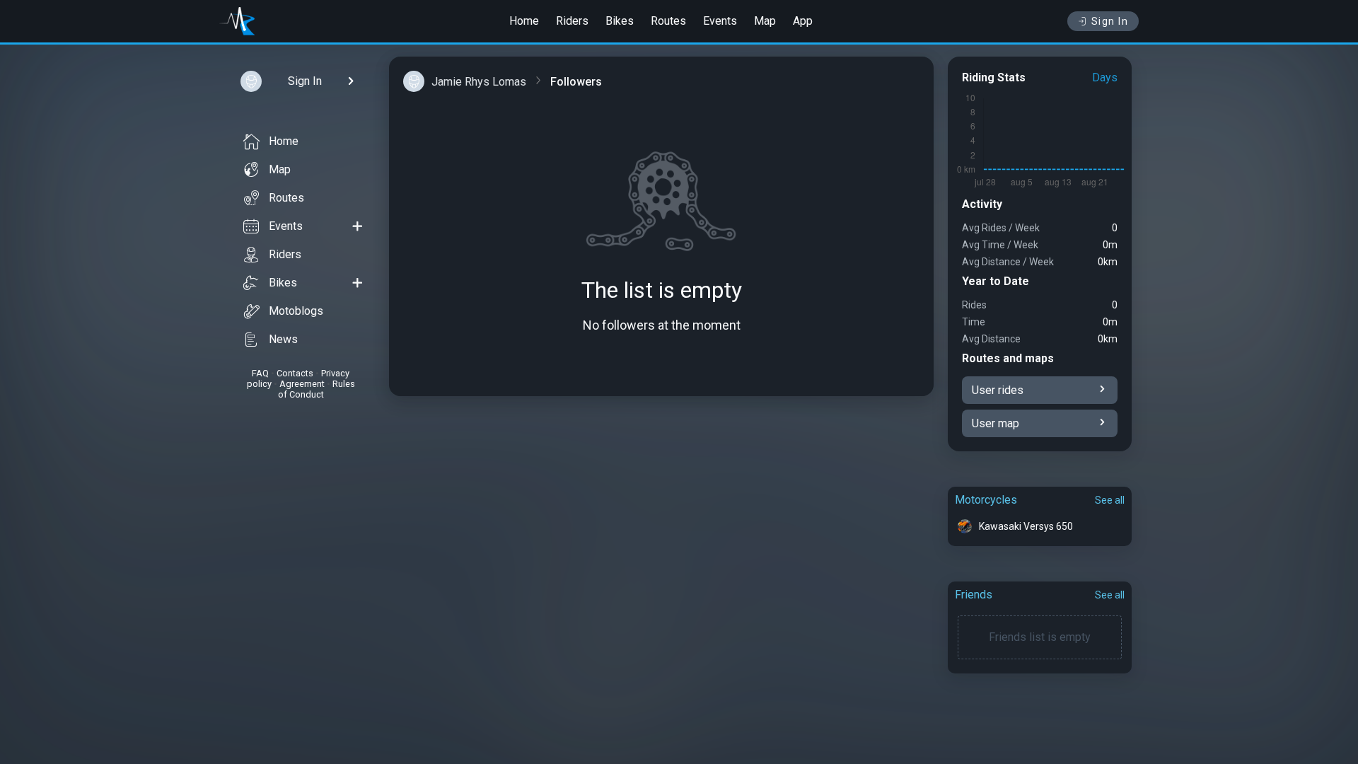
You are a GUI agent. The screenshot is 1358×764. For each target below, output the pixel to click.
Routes (668, 21)
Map (765, 21)
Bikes (619, 21)
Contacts (295, 373)
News (283, 339)
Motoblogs (296, 311)
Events (720, 21)
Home (524, 21)
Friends (973, 594)
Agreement (302, 383)
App (803, 21)
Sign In (1110, 21)
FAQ (260, 373)
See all (1110, 500)
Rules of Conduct (316, 389)
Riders (572, 21)
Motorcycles (986, 500)
